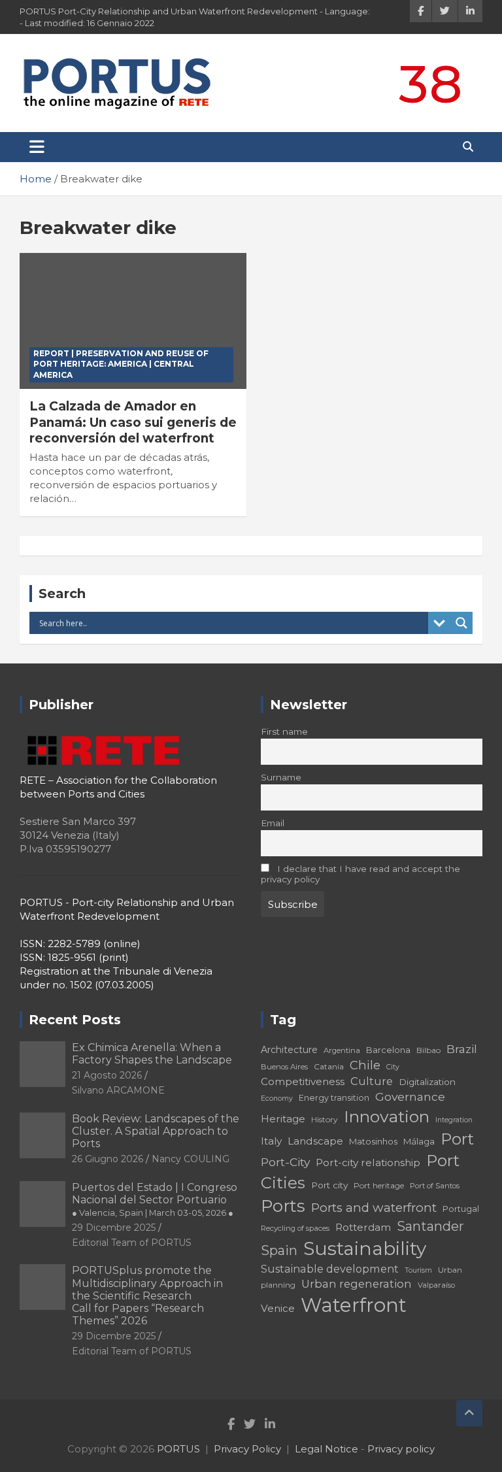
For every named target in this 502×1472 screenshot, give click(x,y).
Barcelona (388, 1050)
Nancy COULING (190, 1159)
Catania (329, 1066)
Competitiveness (302, 1081)
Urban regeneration (356, 1283)
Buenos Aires (284, 1066)
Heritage (283, 1118)
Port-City (285, 1162)
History (324, 1119)
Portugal (461, 1209)
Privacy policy (401, 1449)
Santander (430, 1226)
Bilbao (428, 1050)
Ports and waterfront (374, 1207)
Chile (365, 1065)
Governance (410, 1096)
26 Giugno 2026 (107, 1159)
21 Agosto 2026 (107, 1075)
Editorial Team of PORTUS (132, 1242)
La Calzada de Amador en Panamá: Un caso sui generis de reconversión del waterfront (133, 422)
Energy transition (334, 1098)
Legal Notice (326, 1449)
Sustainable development (330, 1268)
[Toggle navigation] (37, 147)
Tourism (418, 1270)
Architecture (289, 1050)
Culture (371, 1081)
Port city (329, 1185)
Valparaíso (436, 1285)
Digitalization (427, 1082)
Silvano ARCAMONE (118, 1090)
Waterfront (354, 1305)
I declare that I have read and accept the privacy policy (360, 873)
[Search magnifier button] (461, 623)
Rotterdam (363, 1227)
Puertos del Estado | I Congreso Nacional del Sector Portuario (154, 1199)
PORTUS (178, 1449)
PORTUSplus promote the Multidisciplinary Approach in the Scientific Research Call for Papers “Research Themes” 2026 (147, 1295)
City (392, 1067)
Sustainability (364, 1248)
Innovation (386, 1116)
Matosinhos (373, 1141)
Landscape (315, 1141)
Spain (279, 1250)
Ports (283, 1206)
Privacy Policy (247, 1449)
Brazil (461, 1049)
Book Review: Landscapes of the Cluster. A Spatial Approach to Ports (155, 1131)
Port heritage (379, 1185)
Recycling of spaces (295, 1228)
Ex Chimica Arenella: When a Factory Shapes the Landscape (152, 1053)
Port (457, 1138)
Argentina (342, 1050)
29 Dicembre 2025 (114, 1227)
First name (284, 731)
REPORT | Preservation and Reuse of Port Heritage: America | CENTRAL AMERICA (121, 364)
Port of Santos (435, 1185)
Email (272, 823)
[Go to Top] (469, 1413)
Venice (278, 1308)
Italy (271, 1141)
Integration (454, 1120)
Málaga (419, 1141)
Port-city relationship (368, 1162)
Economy (277, 1098)
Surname (281, 777)
